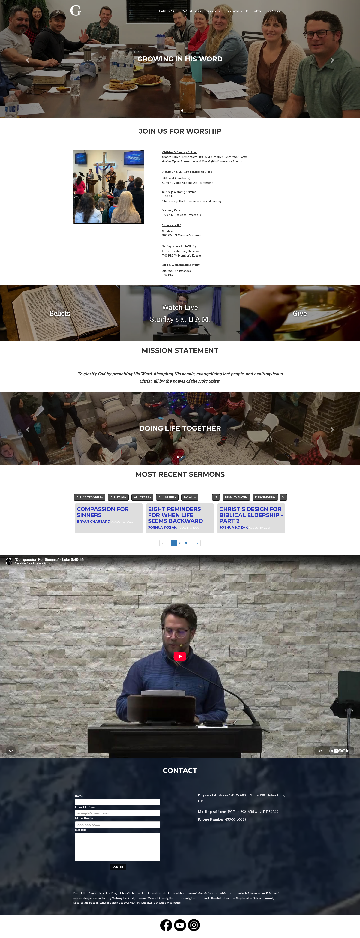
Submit (118, 866)
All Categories (88, 497)
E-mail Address (85, 807)
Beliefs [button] (213, 10)
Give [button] (257, 10)
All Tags (117, 497)
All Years (141, 497)
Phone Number (85, 818)
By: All (189, 497)
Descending (264, 497)
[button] (27, 59)
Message (80, 829)
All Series (167, 497)
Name (79, 796)
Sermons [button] (167, 10)
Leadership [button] (238, 10)
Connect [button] (274, 10)
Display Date (235, 497)
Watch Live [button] (192, 10)
